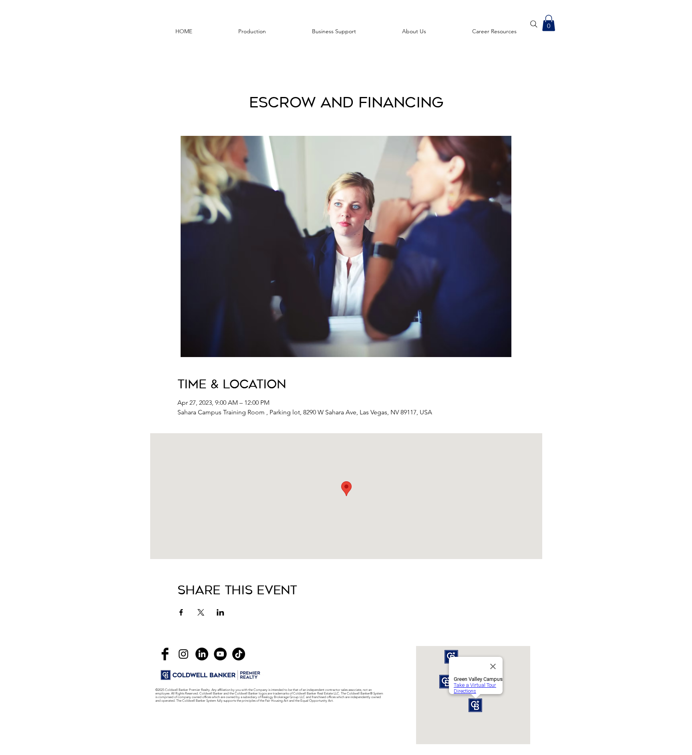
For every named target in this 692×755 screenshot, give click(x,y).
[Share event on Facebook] (181, 612)
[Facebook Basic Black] (165, 654)
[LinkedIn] (201, 654)
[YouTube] (220, 654)
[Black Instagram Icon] (183, 654)
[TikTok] (238, 654)
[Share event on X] (201, 612)
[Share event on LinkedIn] (220, 612)
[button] (494, 27)
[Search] (533, 24)
